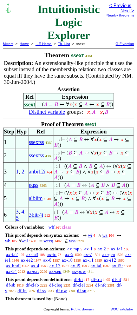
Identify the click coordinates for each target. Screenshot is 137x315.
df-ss (41, 290)
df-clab (32, 285)
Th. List (64, 44)
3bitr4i (36, 215)
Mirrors (8, 44)
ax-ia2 (12, 254)
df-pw (61, 290)
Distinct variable (47, 112)
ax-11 (88, 260)
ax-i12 (110, 260)
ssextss (36, 142)
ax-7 (88, 254)
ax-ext (33, 271)
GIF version (125, 44)
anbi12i (37, 172)
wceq (48, 240)
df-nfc (100, 285)
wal (24, 240)
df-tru (96, 279)
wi (90, 235)
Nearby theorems (120, 15)
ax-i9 (75, 265)
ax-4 (35, 265)
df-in (22, 290)
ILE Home (43, 44)
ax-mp (73, 248)
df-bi (78, 279)
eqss (33, 185)
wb (8, 240)
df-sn (81, 290)
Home (24, 44)
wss (72, 240)
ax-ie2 (27, 260)
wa (104, 235)
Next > (127, 10)
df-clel (79, 285)
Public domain (82, 309)
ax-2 (102, 248)
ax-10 (67, 260)
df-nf (116, 279)
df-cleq (56, 285)
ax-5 (69, 254)
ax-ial (96, 265)
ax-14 (11, 271)
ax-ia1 (117, 248)
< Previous (120, 5)
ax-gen (108, 254)
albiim (36, 198)
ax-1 (88, 248)
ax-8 (47, 260)
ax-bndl (13, 265)
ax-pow (79, 271)
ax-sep (55, 271)
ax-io (52, 254)
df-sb (10, 285)
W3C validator (122, 309)
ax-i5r (117, 265)
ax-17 (55, 265)
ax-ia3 (32, 254)
